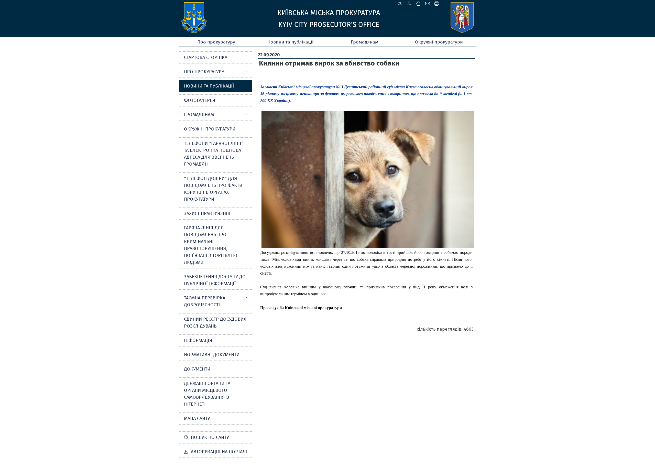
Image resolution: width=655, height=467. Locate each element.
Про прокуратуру (216, 42)
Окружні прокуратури (439, 42)
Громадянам (364, 42)
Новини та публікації (290, 42)
